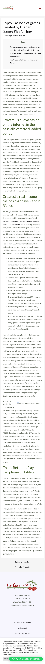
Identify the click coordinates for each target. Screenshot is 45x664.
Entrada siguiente (22, 567)
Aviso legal (22, 628)
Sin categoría (9, 36)
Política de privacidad (22, 623)
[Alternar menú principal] (40, 7)
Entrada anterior (22, 562)
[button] (26, 659)
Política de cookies (22, 633)
